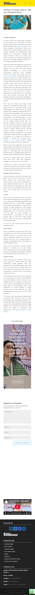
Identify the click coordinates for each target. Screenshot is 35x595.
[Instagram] (20, 528)
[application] (18, 507)
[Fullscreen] (29, 513)
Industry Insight (9, 549)
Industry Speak (9, 544)
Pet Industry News (10, 551)
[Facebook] (11, 528)
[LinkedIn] (24, 528)
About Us (7, 556)
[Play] (5, 513)
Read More (17, 382)
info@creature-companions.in (17, 584)
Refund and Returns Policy (12, 559)
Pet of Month (8, 546)
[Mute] (27, 513)
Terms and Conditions (11, 561)
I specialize (20, 46)
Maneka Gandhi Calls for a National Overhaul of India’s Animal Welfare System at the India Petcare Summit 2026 (17, 343)
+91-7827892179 (13, 581)
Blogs (6, 554)
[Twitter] (15, 528)
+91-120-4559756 (15, 578)
